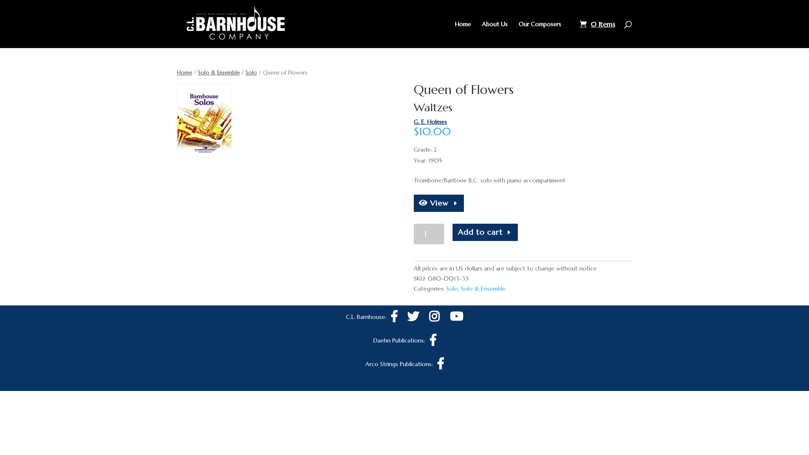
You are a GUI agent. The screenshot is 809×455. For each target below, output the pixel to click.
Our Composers (540, 24)
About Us (495, 24)
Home (463, 24)
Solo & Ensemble (219, 72)
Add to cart (480, 232)
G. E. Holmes (430, 122)
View (438, 203)
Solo (251, 72)
